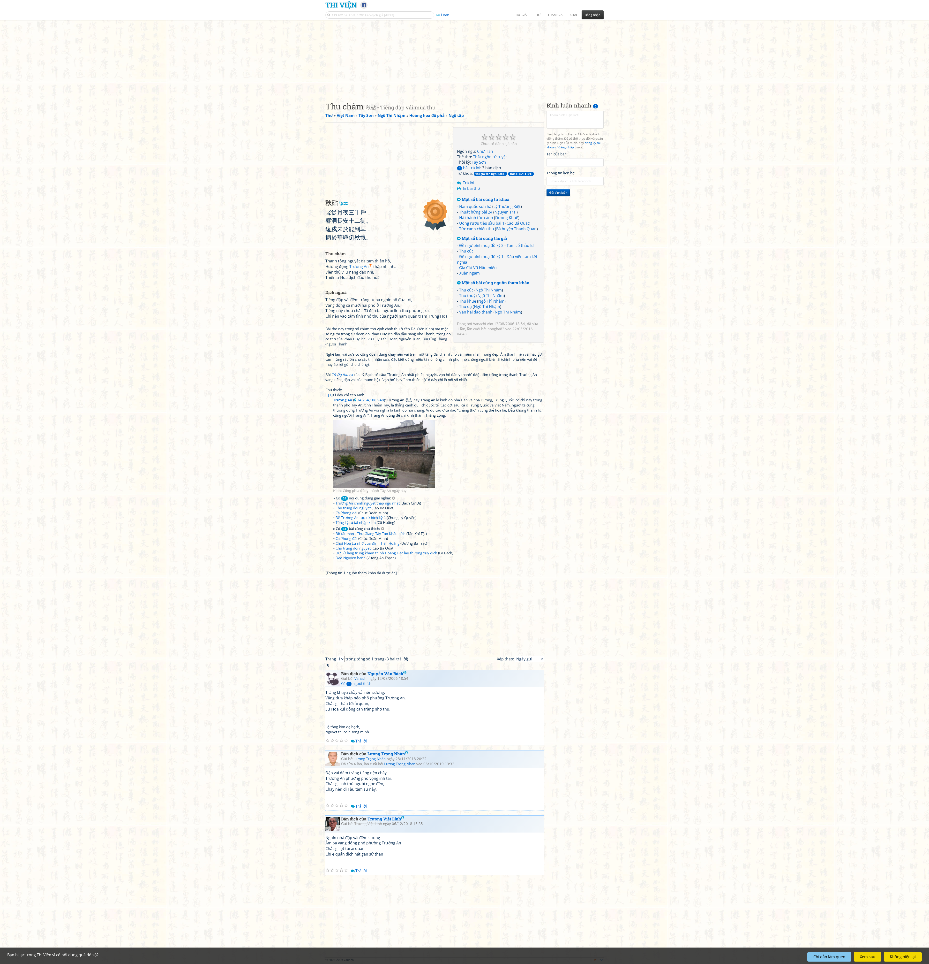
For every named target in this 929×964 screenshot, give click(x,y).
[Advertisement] (464, 57)
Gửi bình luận (558, 193)
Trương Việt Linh (384, 819)
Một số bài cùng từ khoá (485, 199)
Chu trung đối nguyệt (353, 507)
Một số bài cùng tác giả (484, 238)
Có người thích (356, 683)
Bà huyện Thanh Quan (516, 228)
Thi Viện (341, 4)
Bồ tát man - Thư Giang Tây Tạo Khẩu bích (370, 533)
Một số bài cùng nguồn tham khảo (495, 283)
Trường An (360, 266)
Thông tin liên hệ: (561, 172)
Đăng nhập (592, 15)
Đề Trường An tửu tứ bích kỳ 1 (361, 517)
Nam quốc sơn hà (475, 206)
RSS (601, 960)
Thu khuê (467, 301)
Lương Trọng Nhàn (386, 754)
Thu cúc (466, 251)
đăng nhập (566, 147)
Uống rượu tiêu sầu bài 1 (481, 223)
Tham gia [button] (555, 15)
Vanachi (479, 323)
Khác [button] (574, 15)
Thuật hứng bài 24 (475, 212)
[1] (330, 394)
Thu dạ (465, 306)
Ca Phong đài (346, 512)
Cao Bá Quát (518, 223)
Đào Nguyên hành (351, 557)
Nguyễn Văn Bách (385, 673)
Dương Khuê (506, 217)
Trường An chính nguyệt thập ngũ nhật (368, 503)
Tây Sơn (479, 162)
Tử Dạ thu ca (342, 374)
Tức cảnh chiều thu (476, 228)
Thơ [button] (537, 15)
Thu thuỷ (467, 295)
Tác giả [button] (521, 15)
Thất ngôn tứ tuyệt (490, 157)
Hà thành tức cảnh (476, 217)
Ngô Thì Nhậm (489, 290)
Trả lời (468, 182)
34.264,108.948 (370, 400)
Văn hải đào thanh (476, 312)
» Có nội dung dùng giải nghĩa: (362, 498)
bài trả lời (469, 167)
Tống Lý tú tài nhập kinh (356, 522)
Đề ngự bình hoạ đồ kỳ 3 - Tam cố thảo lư (496, 245)
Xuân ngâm (469, 273)
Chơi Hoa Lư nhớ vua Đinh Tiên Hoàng (367, 543)
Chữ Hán (485, 151)
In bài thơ (471, 188)
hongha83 (495, 328)
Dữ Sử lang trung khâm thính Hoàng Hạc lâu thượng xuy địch (386, 553)
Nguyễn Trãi (505, 212)
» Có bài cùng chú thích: (357, 528)
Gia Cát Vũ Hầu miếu (478, 267)
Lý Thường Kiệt (507, 206)
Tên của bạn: (557, 154)
